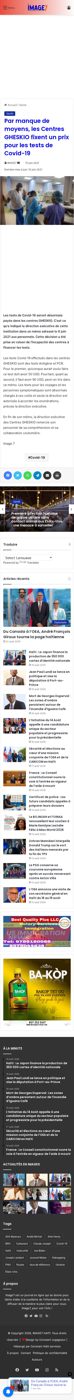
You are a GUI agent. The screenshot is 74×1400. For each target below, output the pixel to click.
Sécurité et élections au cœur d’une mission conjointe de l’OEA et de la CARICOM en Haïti (48, 755)
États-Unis (11, 1271)
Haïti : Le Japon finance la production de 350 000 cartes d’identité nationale (49, 656)
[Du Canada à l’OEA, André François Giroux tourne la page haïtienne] (14, 1180)
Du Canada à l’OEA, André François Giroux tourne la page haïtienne (36, 634)
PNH (8, 1264)
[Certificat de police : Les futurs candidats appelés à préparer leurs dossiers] (14, 802)
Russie (20, 1264)
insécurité (22, 1250)
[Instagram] (41, 1315)
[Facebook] (27, 1315)
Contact (26, 1353)
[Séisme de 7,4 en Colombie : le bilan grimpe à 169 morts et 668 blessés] (14, 1208)
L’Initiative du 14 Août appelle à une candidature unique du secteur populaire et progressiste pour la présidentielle (49, 729)
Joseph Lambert (14, 1257)
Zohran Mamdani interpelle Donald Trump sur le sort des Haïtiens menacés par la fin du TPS (49, 847)
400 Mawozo (13, 1236)
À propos (13, 1353)
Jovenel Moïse (38, 1257)
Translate (33, 562)
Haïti (8, 1250)
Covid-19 (37, 457)
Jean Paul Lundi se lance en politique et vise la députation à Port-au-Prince (49, 678)
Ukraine (60, 1264)
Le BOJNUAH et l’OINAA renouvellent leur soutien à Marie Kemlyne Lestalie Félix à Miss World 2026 (49, 823)
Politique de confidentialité (50, 1353)
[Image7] (37, 7)
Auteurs (37, 1359)
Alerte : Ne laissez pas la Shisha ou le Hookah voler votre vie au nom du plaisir (33, 520)
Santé (23, 105)
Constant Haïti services (46, 1346)
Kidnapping (58, 1257)
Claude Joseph (42, 1243)
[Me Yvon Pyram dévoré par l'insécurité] (60, 1208)
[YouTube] (37, 1315)
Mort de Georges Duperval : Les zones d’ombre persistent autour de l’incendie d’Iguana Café (50, 702)
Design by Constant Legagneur (46, 1339)
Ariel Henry (54, 1236)
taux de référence (40, 1264)
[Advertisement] (37, 55)
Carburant (22, 1243)
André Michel (34, 1236)
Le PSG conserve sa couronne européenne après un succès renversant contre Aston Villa (50, 871)
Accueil (12, 105)
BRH (7, 1243)
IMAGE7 (12, 162)
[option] (37, 509)
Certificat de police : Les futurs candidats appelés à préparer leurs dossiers (49, 801)
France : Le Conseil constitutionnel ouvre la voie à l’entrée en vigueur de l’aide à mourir (48, 779)
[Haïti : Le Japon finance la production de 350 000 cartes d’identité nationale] (14, 657)
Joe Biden (39, 1250)
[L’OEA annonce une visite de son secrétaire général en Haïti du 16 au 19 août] (14, 895)
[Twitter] (32, 1315)
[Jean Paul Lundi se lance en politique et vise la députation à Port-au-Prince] (14, 677)
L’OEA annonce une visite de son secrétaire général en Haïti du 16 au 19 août (50, 893)
